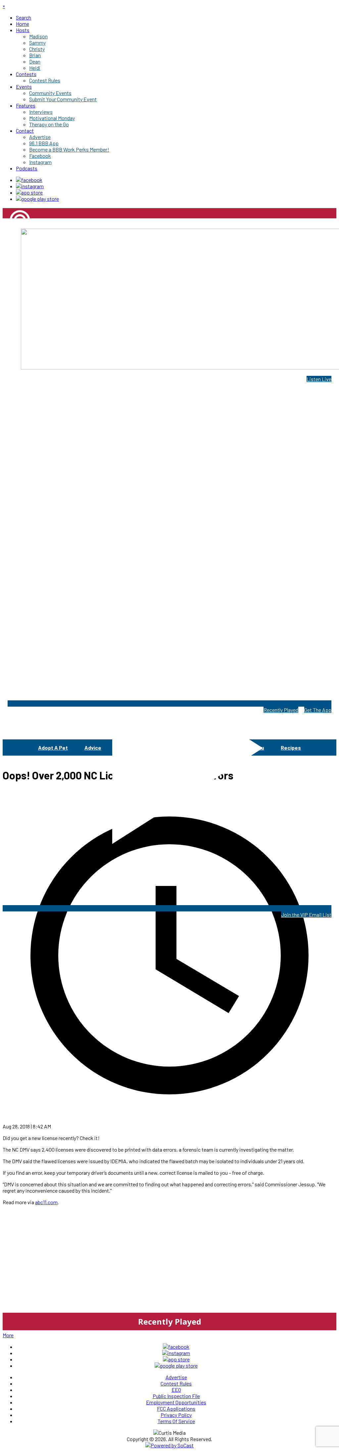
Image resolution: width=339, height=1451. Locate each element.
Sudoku (255, 747)
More (8, 1335)
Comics (127, 747)
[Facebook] (29, 180)
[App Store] (29, 192)
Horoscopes (214, 747)
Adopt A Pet (53, 747)
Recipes (291, 747)
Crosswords (167, 747)
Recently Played (281, 710)
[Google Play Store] (37, 199)
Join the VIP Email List (306, 914)
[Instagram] (30, 186)
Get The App (317, 710)
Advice (92, 747)
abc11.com (46, 1202)
